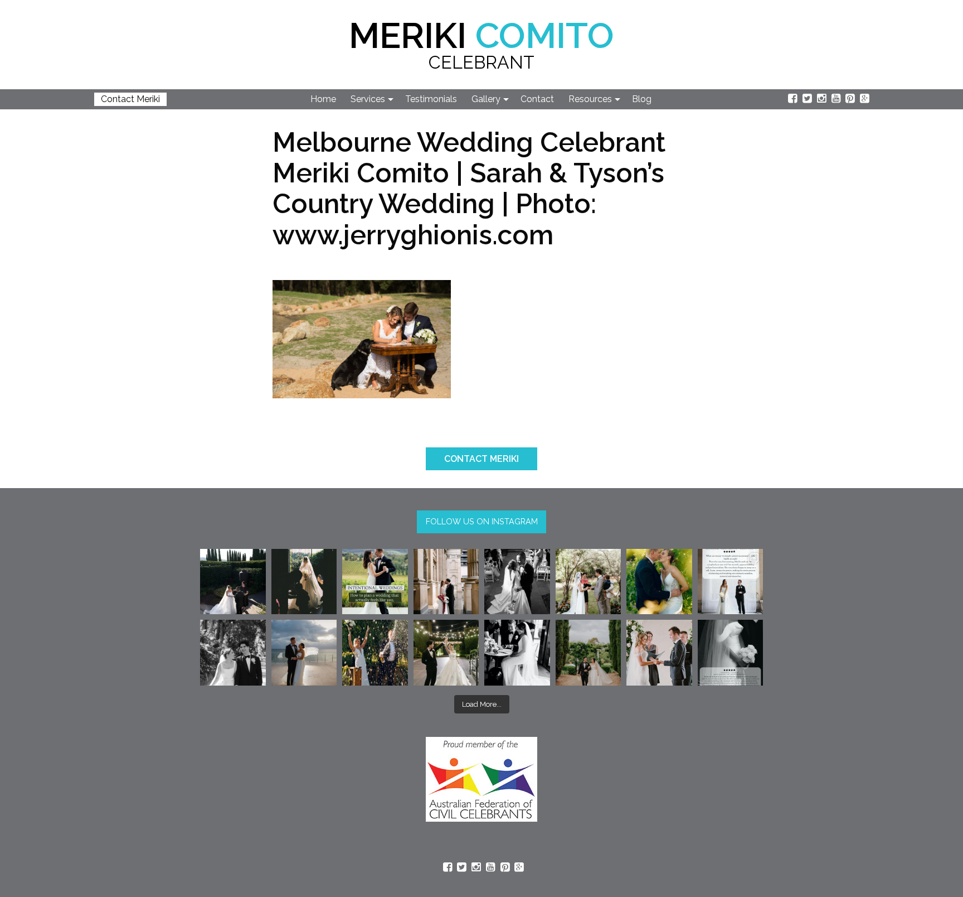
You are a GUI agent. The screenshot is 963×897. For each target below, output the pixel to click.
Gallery (485, 99)
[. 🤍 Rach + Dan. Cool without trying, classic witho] (446, 582)
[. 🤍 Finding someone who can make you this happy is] (233, 653)
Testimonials (431, 99)
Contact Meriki (130, 99)
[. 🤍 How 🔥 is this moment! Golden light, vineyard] (659, 582)
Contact (537, 99)
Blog (641, 99)
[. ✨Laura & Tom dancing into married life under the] (446, 653)
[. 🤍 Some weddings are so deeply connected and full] (588, 582)
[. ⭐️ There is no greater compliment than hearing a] (730, 653)
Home (323, 99)
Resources (590, 99)
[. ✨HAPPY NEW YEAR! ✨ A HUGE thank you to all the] (375, 653)
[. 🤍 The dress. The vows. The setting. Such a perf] (233, 582)
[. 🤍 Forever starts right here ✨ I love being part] (517, 653)
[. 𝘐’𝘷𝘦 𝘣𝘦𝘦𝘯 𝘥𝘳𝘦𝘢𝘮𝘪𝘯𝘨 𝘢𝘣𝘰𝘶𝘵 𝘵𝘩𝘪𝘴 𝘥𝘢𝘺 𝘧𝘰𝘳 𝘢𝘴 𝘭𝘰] (517, 582)
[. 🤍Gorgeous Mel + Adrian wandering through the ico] (588, 653)
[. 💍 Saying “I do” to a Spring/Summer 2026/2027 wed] (659, 653)
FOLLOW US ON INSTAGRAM (482, 521)
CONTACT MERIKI (481, 459)
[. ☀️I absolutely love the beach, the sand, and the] (304, 653)
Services (368, 99)
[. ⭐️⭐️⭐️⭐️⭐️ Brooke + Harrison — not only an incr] (730, 582)
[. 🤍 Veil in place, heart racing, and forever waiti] (304, 582)
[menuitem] (324, 99)
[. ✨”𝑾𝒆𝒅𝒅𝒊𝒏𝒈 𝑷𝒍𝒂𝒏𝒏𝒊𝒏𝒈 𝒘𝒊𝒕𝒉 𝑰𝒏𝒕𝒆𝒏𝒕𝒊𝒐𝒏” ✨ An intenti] (375, 582)
